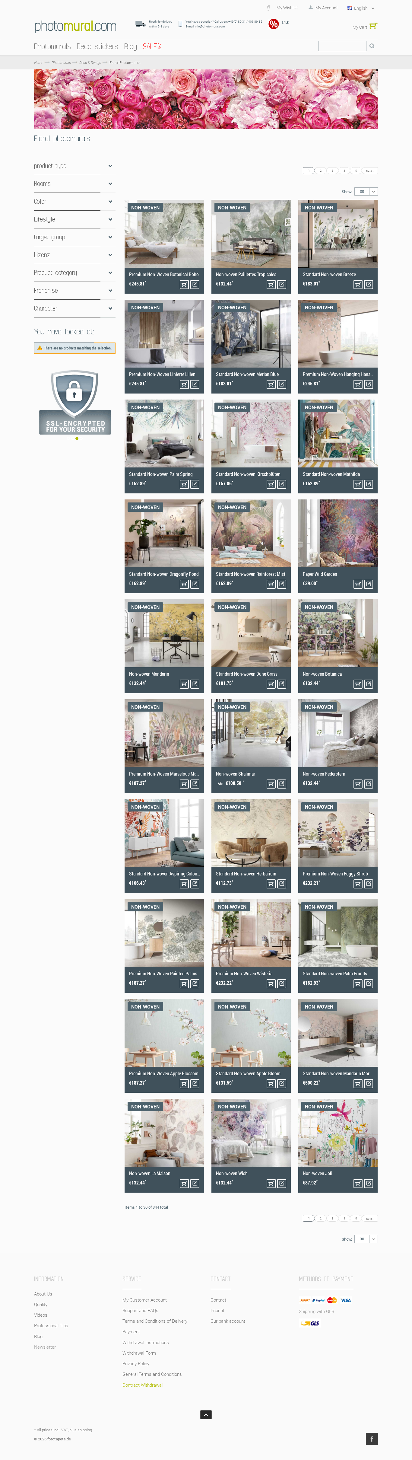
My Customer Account (144, 1300)
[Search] (371, 46)
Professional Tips (51, 1325)
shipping (85, 1430)
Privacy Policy (135, 1363)
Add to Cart (184, 284)
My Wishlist (287, 8)
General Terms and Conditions (152, 1374)
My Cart (360, 27)
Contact (218, 1300)
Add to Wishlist (194, 284)
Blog (38, 1336)
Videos (40, 1315)
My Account (326, 8)
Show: (347, 191)
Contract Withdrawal (142, 1385)
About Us (43, 1294)
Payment (131, 1331)
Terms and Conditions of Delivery (154, 1321)
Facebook (372, 1439)
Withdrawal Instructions (145, 1342)
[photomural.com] (75, 27)
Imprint (217, 1310)
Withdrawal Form (139, 1353)
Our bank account (228, 1321)
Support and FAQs (140, 1310)
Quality (40, 1304)
